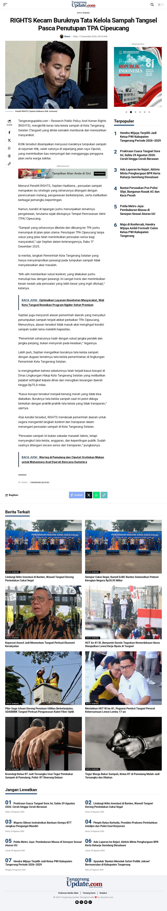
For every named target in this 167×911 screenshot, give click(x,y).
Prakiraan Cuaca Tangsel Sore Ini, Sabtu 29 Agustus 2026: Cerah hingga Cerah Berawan (140, 155)
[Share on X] (9, 140)
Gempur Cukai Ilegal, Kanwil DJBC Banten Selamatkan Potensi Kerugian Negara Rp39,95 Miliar (122, 578)
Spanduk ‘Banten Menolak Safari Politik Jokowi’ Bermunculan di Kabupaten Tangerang (117, 863)
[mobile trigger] (6, 4)
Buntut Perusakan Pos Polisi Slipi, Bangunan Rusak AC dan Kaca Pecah (139, 191)
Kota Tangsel (83, 13)
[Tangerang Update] (83, 4)
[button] (126, 112)
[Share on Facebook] (9, 132)
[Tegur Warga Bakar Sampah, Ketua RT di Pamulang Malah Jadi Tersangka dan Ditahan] (123, 744)
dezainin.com (106, 897)
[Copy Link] (9, 164)
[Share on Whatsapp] (9, 148)
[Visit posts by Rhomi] (61, 36)
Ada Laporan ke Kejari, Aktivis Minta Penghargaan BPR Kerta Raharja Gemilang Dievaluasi (140, 173)
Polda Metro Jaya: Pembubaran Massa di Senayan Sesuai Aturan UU (137, 209)
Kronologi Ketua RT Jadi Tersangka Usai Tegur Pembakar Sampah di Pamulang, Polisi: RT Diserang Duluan (39, 776)
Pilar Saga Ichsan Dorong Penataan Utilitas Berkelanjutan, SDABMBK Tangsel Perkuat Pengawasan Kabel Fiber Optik (39, 710)
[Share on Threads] (9, 156)
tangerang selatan (39, 482)
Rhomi (67, 36)
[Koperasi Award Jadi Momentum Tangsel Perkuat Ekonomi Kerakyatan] (43, 612)
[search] (152, 4)
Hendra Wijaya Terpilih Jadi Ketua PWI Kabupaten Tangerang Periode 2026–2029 (140, 136)
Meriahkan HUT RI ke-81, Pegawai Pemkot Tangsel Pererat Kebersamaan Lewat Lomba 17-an (120, 710)
